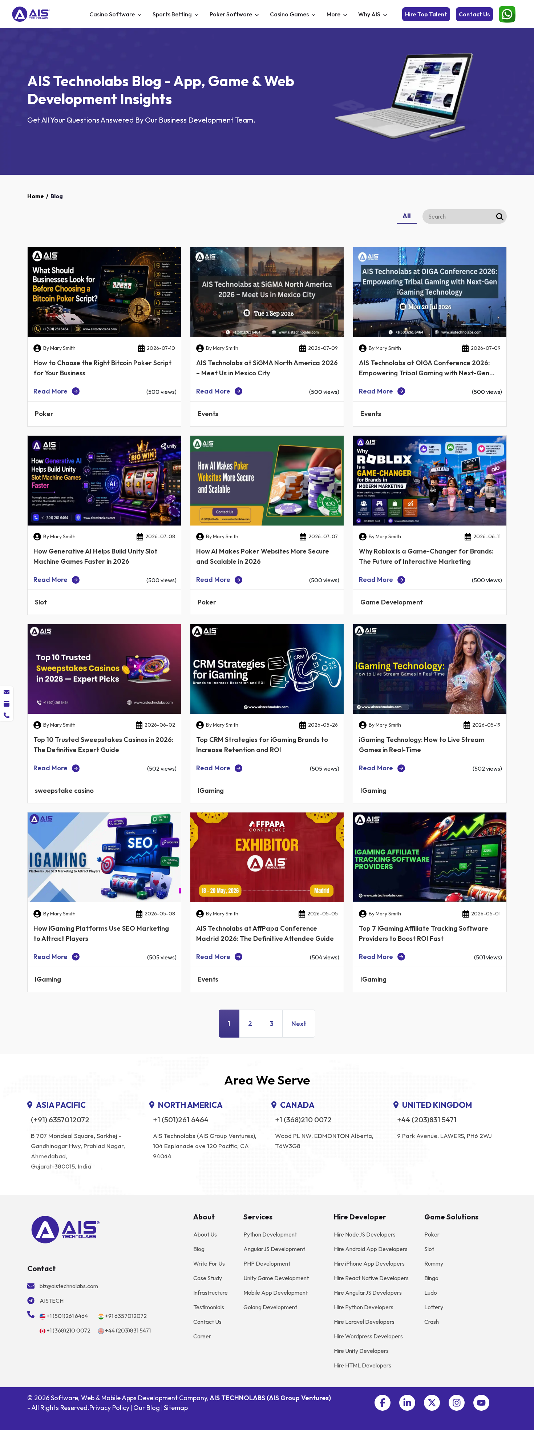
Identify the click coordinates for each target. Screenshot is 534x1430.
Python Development (270, 1234)
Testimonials (208, 1307)
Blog (199, 1249)
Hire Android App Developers (371, 1249)
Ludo (430, 1292)
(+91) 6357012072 (60, 1119)
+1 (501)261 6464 (181, 1119)
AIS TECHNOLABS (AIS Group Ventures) (270, 1398)
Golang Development (270, 1307)
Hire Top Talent (426, 14)
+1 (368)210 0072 (303, 1119)
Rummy (433, 1263)
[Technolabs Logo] (42, 14)
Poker (432, 1234)
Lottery (433, 1307)
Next (298, 1023)
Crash (431, 1321)
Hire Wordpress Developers (368, 1336)
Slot (429, 1249)
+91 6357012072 (126, 1315)
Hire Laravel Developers (364, 1321)
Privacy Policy (109, 1407)
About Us (205, 1234)
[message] (6, 692)
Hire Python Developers (363, 1307)
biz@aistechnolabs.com (69, 1286)
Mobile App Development (275, 1292)
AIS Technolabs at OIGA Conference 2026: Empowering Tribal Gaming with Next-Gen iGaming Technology (424, 373)
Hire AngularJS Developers (368, 1292)
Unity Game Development (276, 1278)
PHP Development (266, 1263)
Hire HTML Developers (362, 1365)
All (406, 216)
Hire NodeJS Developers (365, 1234)
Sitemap (176, 1407)
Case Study (207, 1278)
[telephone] (6, 715)
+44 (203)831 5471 (427, 1119)
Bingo (431, 1278)
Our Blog (146, 1407)
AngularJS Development (274, 1249)
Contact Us (474, 14)
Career (202, 1336)
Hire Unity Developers (361, 1350)
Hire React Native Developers (371, 1278)
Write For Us (209, 1263)
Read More (50, 391)
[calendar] (6, 704)
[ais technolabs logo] (65, 1229)
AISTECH (52, 1300)
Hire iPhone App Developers (369, 1263)
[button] (383, 1403)
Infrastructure (210, 1292)
